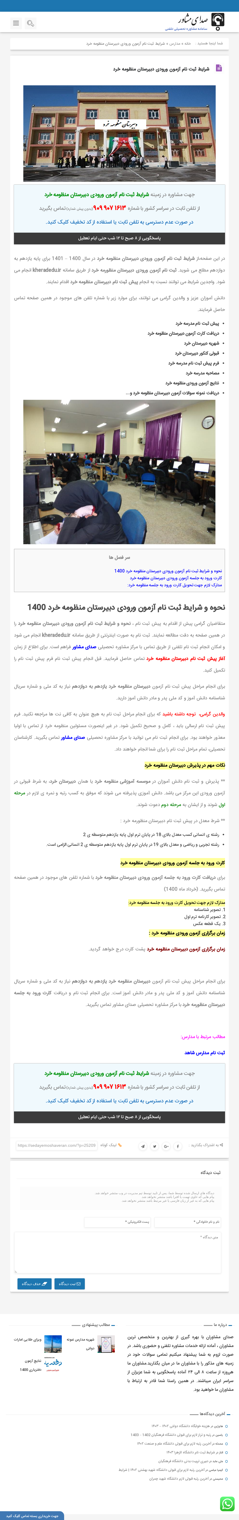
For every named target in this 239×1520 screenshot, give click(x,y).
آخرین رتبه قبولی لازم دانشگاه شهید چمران (179, 1479)
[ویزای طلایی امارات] (53, 1344)
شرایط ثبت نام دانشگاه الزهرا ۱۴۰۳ (190, 1452)
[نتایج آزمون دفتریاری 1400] (53, 1365)
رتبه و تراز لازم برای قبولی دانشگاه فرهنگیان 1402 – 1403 (171, 1435)
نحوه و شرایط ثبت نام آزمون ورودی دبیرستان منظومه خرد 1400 (168, 571)
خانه (187, 44)
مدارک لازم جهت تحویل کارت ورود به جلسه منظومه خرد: (174, 585)
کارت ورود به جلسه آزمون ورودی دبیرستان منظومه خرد (176, 578)
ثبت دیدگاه (68, 1284)
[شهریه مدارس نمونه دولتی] (106, 1344)
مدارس (174, 44)
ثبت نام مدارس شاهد (204, 1053)
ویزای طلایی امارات (27, 1340)
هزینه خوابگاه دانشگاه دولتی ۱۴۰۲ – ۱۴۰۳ (181, 1426)
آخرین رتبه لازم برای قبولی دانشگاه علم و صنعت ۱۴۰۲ (174, 1444)
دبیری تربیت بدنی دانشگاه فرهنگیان (183, 1461)
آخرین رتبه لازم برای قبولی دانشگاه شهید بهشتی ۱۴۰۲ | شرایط (162, 1470)
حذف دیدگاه (32, 1284)
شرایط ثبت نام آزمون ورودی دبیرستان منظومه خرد (161, 69)
